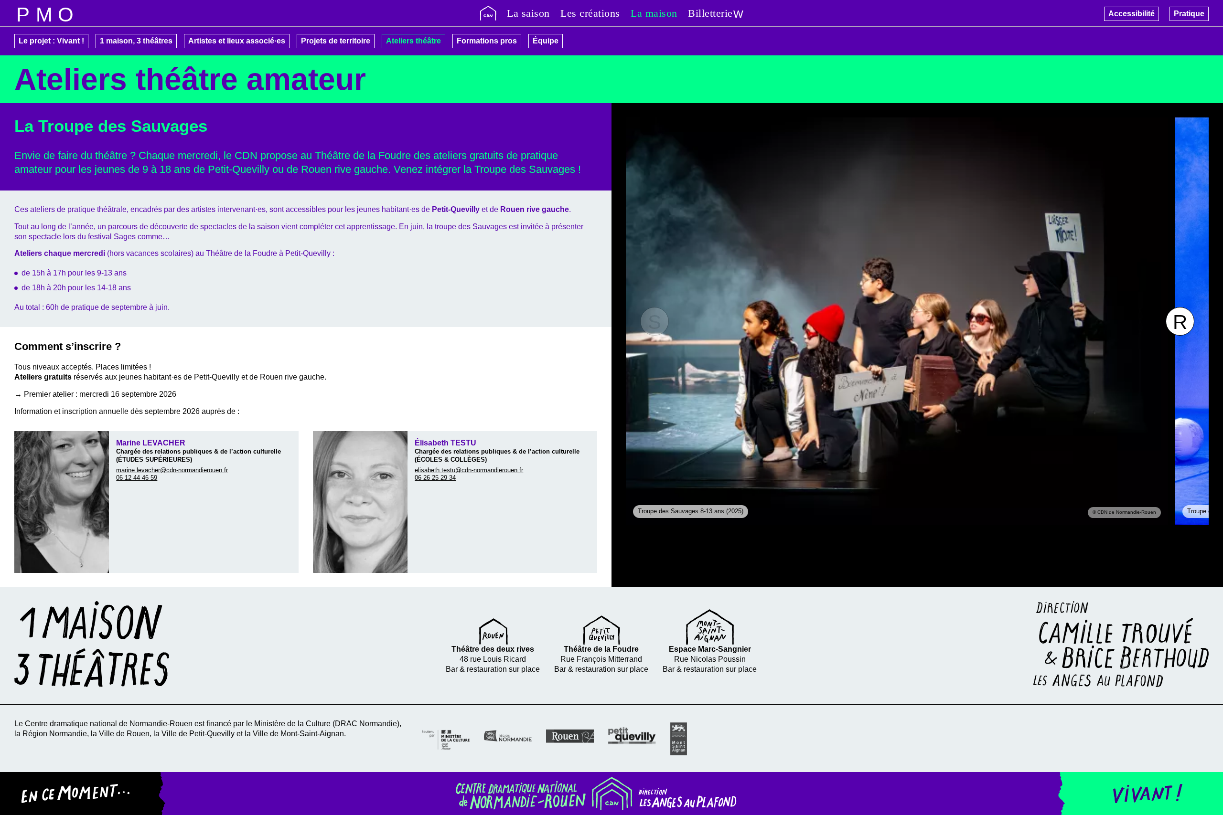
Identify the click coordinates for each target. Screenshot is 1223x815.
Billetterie (710, 13)
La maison (654, 13)
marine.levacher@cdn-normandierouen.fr (172, 470)
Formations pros (487, 41)
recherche (44, 13)
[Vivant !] (1140, 793)
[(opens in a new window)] (446, 738)
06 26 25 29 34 (435, 477)
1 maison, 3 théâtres (136, 41)
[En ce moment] (82, 793)
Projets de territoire (335, 41)
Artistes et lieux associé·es (236, 41)
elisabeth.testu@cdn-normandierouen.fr (469, 470)
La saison (528, 13)
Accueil (488, 13)
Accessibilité (1131, 14)
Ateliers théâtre (413, 41)
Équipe (545, 41)
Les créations (590, 13)
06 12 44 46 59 (136, 477)
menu (22, 13)
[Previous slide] (654, 321)
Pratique (1189, 14)
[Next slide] (1180, 321)
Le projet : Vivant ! (51, 41)
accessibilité (65, 13)
